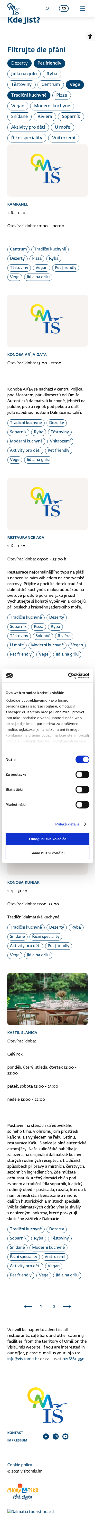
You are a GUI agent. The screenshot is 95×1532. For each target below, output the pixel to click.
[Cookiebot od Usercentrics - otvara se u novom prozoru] (68, 676)
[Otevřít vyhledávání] (47, 8)
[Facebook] (46, 1436)
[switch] (82, 774)
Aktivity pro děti (28, 127)
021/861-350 (73, 1359)
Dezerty (19, 63)
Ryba (52, 74)
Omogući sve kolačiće (47, 839)
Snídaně (19, 117)
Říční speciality (26, 138)
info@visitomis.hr (23, 1359)
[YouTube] (65, 1436)
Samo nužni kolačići (47, 853)
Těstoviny (21, 85)
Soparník (71, 117)
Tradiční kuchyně (29, 95)
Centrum (50, 85)
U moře (62, 127)
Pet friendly (49, 63)
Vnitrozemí (63, 138)
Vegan (17, 106)
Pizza (61, 95)
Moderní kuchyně (52, 106)
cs (64, 8)
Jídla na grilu (24, 74)
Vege (75, 85)
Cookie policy (19, 1465)
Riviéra (45, 117)
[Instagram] (56, 1436)
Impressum (17, 1440)
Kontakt (15, 1433)
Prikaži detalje (67, 824)
